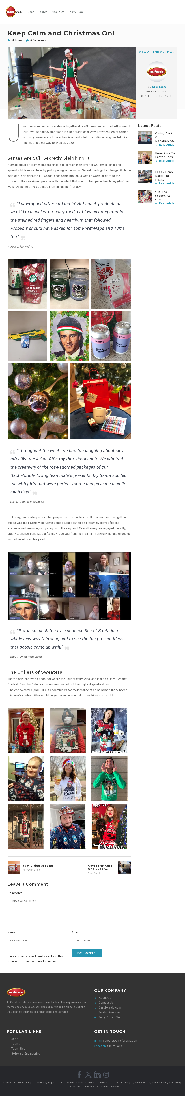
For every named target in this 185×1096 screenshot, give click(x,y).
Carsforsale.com (110, 1007)
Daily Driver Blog (110, 1017)
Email (75, 932)
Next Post (93, 873)
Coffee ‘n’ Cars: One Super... (100, 867)
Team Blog (75, 12)
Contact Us (106, 1002)
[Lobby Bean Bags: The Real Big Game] (145, 176)
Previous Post (33, 870)
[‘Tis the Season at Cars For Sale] (145, 196)
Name (11, 932)
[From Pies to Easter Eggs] (145, 157)
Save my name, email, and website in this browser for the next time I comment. (35, 959)
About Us (58, 12)
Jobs (31, 12)
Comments (15, 893)
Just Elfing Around (38, 865)
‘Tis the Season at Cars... (162, 195)
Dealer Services (110, 1012)
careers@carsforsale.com (120, 1040)
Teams (42, 12)
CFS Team (159, 87)
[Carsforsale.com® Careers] (16, 12)
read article (166, 144)
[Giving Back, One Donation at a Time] (145, 137)
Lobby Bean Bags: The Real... (164, 175)
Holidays (17, 40)
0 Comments (38, 40)
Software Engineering (25, 1053)
